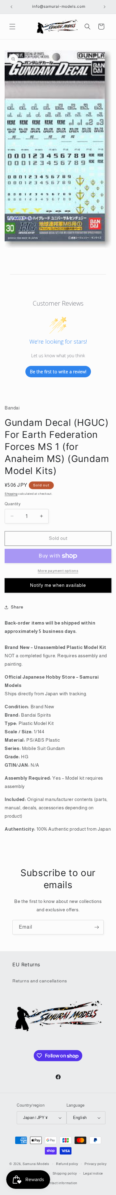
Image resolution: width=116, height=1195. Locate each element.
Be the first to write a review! (58, 372)
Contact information (61, 1183)
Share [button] (17, 606)
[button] (12, 26)
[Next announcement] (104, 7)
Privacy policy (95, 1164)
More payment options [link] (58, 571)
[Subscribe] (96, 927)
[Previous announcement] (11, 7)
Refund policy (67, 1164)
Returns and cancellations (39, 980)
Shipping (11, 493)
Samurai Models (36, 1164)
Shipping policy (65, 1173)
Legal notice (93, 1173)
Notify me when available (58, 585)
